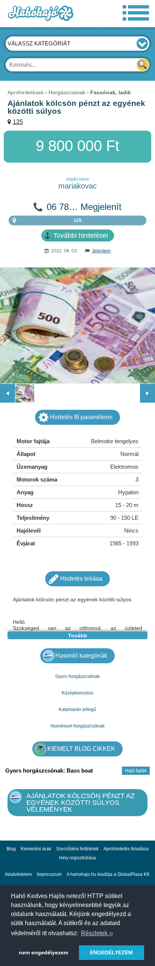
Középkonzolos (77, 693)
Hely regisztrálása (77, 857)
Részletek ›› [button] (97, 933)
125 (18, 122)
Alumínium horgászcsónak (77, 726)
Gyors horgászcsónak (77, 676)
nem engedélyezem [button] (43, 952)
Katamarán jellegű (77, 709)
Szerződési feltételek (77, 848)
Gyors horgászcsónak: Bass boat (49, 770)
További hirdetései (80, 235)
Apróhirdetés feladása (126, 848)
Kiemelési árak (36, 848)
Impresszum (49, 874)
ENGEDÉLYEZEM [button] (111, 952)
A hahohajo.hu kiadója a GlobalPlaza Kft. (108, 874)
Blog (11, 848)
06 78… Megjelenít (84, 206)
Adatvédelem (18, 874)
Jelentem (101, 251)
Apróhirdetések (26, 92)
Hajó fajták (136, 770)
